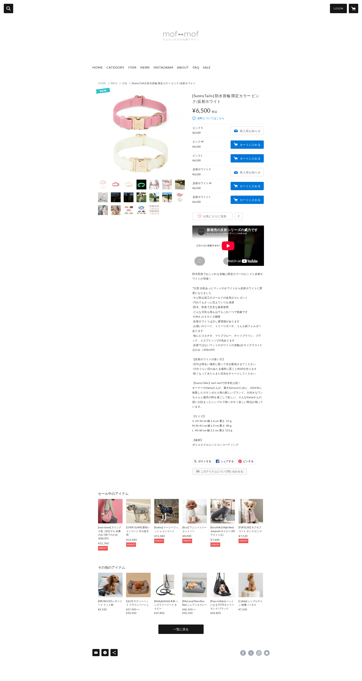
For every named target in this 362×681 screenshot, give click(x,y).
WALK (114, 83)
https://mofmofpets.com (267, 653)
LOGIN (338, 8)
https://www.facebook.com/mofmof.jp (243, 653)
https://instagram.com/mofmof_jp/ (259, 653)
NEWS (145, 67)
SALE (207, 67)
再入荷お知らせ (250, 131)
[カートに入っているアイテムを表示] (353, 8)
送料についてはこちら (210, 118)
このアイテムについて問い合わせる (222, 471)
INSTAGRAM (163, 67)
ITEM (132, 67)
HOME (97, 67)
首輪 (124, 83)
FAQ (196, 67)
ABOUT (183, 67)
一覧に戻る (181, 629)
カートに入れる (250, 144)
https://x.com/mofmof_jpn (251, 653)
